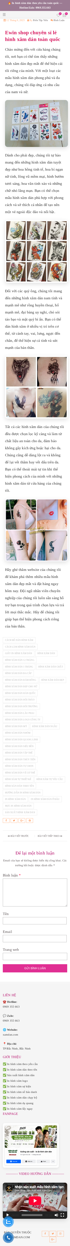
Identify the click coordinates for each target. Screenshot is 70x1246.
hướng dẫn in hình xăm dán (23, 792)
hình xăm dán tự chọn (19, 766)
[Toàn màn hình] (62, 1215)
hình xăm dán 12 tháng (19, 660)
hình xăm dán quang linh (21, 739)
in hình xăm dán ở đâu (45, 799)
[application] (35, 1201)
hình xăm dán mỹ (16, 726)
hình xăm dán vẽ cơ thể (20, 772)
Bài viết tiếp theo (49, 836)
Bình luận (12, 875)
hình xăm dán (46, 653)
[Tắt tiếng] (56, 1215)
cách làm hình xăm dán (20, 647)
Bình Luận (59, 20)
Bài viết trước (19, 836)
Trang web (11, 949)
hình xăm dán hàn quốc (20, 693)
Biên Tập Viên (40, 20)
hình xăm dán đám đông (20, 680)
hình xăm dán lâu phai (19, 713)
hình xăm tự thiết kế (18, 779)
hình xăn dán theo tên (19, 786)
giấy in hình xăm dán (18, 653)
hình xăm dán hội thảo (20, 699)
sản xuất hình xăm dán (20, 812)
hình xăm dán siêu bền (19, 746)
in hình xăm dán (15, 799)
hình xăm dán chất (50, 666)
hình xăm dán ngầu (44, 726)
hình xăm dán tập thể (19, 753)
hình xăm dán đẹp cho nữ (21, 686)
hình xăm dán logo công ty (23, 719)
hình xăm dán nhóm (18, 733)
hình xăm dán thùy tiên (20, 759)
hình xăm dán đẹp (52, 680)
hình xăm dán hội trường (21, 706)
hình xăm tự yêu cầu (49, 779)
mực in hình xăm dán (18, 806)
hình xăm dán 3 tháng (19, 666)
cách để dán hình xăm (19, 640)
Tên (6, 914)
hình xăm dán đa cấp (18, 673)
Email (7, 932)
